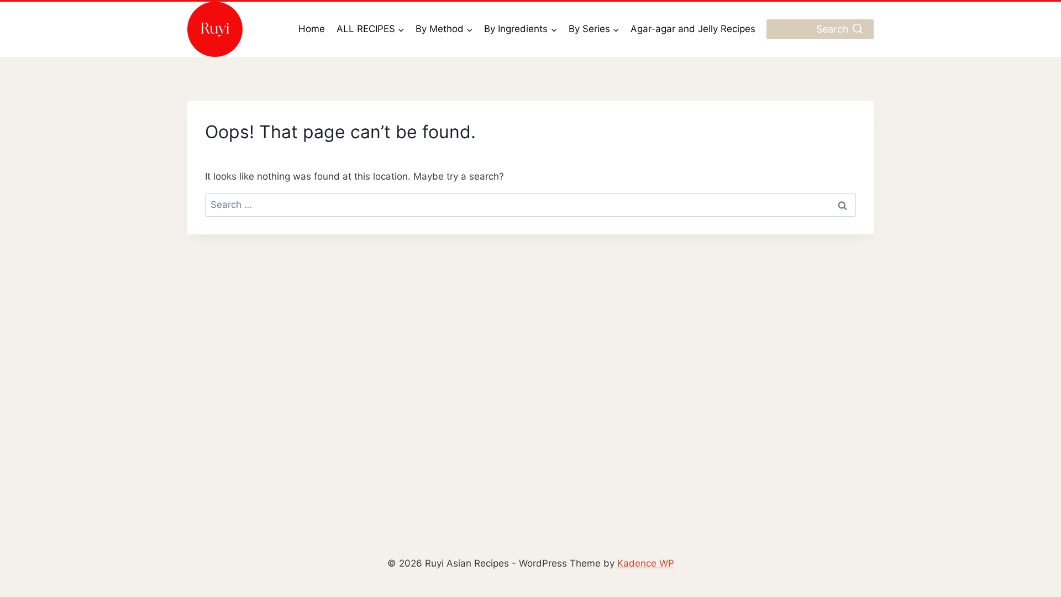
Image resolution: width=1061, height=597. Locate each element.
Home (311, 28)
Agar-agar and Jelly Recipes (693, 28)
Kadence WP (645, 563)
